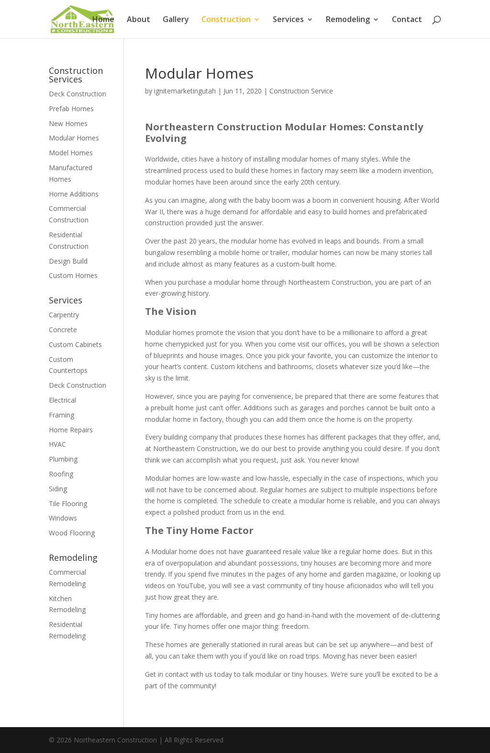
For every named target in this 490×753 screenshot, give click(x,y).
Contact (407, 20)
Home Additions (74, 193)
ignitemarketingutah (185, 90)
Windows (63, 517)
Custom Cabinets (75, 344)
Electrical (62, 400)
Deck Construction (77, 93)
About (138, 20)
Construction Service (301, 90)
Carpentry (64, 314)
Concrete (63, 329)
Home (103, 20)
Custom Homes (73, 275)
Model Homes (71, 152)
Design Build (68, 261)
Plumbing (63, 458)
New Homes (68, 123)
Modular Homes (74, 137)
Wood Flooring (72, 532)
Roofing (61, 473)
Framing (61, 414)
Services (288, 20)
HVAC (57, 444)
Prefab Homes (71, 108)
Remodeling (348, 20)
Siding (58, 488)
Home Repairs (71, 429)
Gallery (176, 20)
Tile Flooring (68, 503)
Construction (226, 20)
